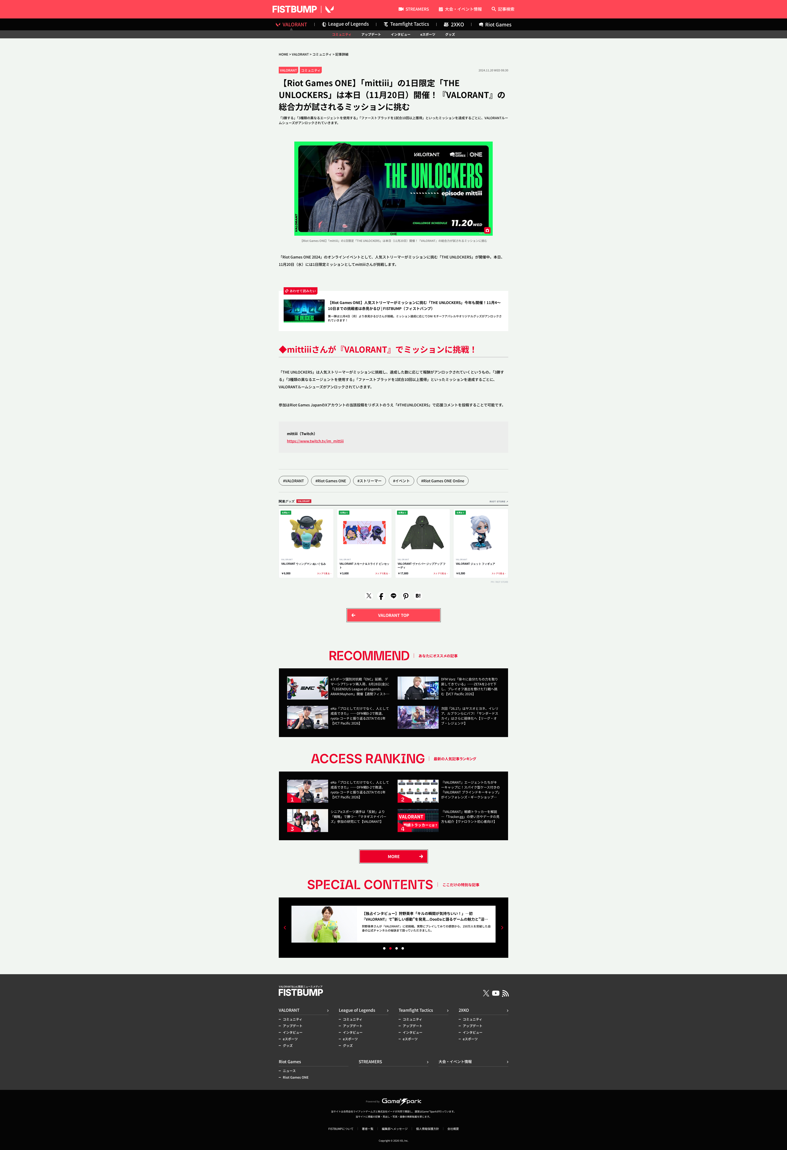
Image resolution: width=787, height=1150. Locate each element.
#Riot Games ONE (330, 480)
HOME (283, 54)
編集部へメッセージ (395, 1128)
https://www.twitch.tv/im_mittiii (315, 441)
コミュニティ (341, 34)
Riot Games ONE (296, 1077)
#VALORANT (293, 480)
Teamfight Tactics (416, 1010)
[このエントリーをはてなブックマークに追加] (418, 596)
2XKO (464, 1010)
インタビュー (401, 34)
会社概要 (453, 1128)
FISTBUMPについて (341, 1128)
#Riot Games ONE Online (442, 480)
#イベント (401, 480)
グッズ (450, 34)
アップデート (371, 34)
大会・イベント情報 (463, 9)
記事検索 (506, 9)
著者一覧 (367, 1128)
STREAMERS (417, 9)
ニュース (289, 1070)
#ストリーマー (369, 480)
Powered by (373, 1101)
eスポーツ (427, 34)
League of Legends (357, 1010)
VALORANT (300, 54)
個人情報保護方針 (427, 1128)
